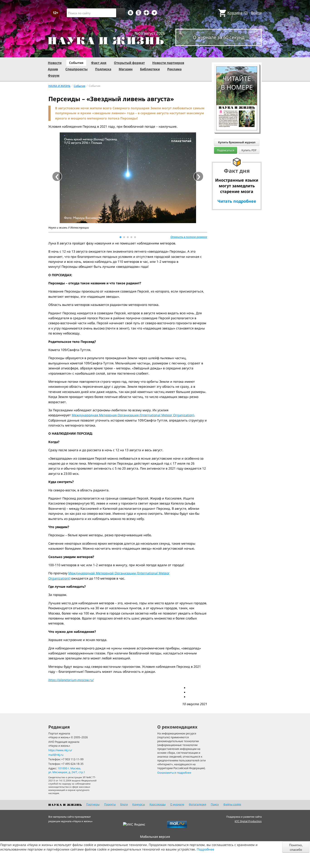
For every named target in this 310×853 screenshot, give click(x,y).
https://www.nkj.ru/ (60, 750)
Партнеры (93, 804)
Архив (53, 69)
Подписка (103, 69)
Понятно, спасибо (296, 847)
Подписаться (225, 150)
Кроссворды (158, 804)
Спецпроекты (76, 69)
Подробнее (205, 849)
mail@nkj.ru (55, 755)
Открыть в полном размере (188, 237)
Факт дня (98, 63)
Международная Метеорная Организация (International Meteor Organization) (133, 415)
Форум (53, 75)
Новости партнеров (168, 63)
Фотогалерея (197, 804)
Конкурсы (138, 804)
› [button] (199, 176)
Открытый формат (129, 63)
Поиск (215, 804)
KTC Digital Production (248, 821)
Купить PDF (248, 150)
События (76, 63)
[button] (120, 237)
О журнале (177, 804)
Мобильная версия (155, 836)
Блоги (124, 804)
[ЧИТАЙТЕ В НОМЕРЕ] (236, 53)
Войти (256, 12)
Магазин (126, 69)
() (237, 12)
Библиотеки (150, 69)
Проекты (110, 804)
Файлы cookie (232, 804)
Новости (55, 63)
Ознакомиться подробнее (174, 773)
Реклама (174, 69)
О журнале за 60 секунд (218, 37)
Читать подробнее (236, 201)
